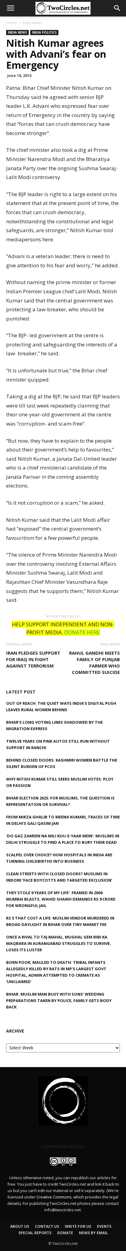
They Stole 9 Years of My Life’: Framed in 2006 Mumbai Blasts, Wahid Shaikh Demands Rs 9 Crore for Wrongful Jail (60, 899)
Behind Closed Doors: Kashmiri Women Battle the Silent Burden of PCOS (61, 763)
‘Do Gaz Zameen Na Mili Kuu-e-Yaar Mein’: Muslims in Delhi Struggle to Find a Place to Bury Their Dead (62, 839)
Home (11, 22)
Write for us (78, 1226)
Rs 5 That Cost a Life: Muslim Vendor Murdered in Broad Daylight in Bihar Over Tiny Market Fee (60, 921)
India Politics (44, 32)
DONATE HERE (82, 632)
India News (32, 22)
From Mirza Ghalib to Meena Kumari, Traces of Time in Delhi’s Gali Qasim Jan (63, 820)
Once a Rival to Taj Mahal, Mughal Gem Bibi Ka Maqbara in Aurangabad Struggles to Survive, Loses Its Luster (58, 943)
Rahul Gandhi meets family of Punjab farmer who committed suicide (94, 662)
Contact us (47, 1226)
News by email (93, 1232)
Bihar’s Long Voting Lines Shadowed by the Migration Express (54, 725)
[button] (117, 8)
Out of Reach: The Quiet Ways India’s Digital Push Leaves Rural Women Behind (61, 706)
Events (104, 1226)
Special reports (34, 1232)
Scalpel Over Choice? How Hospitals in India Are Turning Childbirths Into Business (59, 858)
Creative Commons (54, 1197)
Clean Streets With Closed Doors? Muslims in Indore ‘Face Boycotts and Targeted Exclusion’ (59, 877)
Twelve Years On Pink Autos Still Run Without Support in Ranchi (58, 744)
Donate (65, 1232)
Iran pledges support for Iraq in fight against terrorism (33, 659)
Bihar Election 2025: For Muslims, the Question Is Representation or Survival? (60, 801)
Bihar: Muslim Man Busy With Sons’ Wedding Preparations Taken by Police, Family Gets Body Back (59, 1000)
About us (19, 1226)
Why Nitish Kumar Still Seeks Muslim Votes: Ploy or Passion (59, 782)
